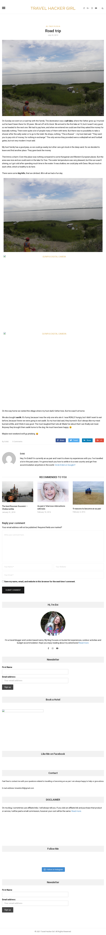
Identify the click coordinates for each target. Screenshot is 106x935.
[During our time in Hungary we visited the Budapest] (94, 861)
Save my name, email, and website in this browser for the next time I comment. (39, 581)
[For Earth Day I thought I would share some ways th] (44, 861)
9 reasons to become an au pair (87, 509)
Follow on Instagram (55, 869)
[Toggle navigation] (3, 8)
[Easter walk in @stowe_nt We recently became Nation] (61, 861)
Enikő (5, 442)
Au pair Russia (53, 26)
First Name (7, 667)
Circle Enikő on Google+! (65, 465)
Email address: (9, 677)
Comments (17, 442)
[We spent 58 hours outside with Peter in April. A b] (27, 861)
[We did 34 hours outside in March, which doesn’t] (78, 861)
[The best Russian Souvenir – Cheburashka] (17, 491)
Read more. (84, 643)
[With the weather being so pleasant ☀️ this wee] (11, 861)
